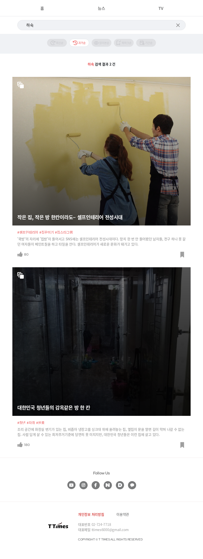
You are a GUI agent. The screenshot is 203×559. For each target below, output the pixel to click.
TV (160, 8)
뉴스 (101, 8)
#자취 (31, 422)
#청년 (21, 422)
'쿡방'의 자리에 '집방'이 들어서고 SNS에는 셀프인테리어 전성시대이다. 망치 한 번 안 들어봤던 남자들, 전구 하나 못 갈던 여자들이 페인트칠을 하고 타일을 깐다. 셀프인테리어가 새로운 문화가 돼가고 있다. (101, 241)
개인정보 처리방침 (91, 514)
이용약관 (122, 514)
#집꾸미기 (46, 232)
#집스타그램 (64, 232)
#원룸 (40, 422)
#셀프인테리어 (27, 232)
